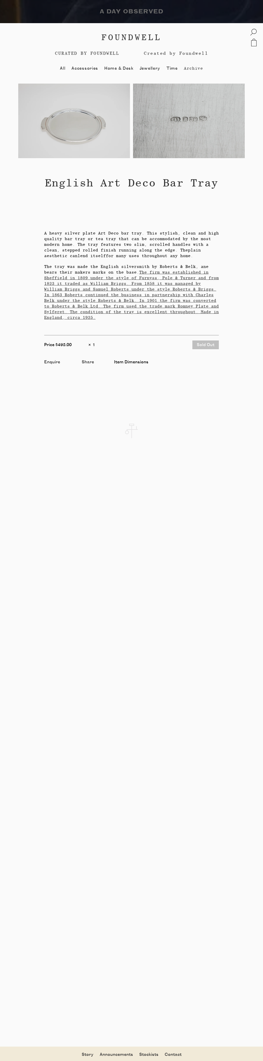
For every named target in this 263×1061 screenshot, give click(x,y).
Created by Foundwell (176, 53)
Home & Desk (119, 68)
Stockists (148, 1054)
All (62, 68)
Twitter (89, 368)
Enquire (52, 362)
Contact (173, 1054)
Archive (193, 68)
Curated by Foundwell (87, 53)
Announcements (116, 1054)
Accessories (84, 68)
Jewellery (150, 68)
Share (88, 362)
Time (172, 68)
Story (87, 1054)
